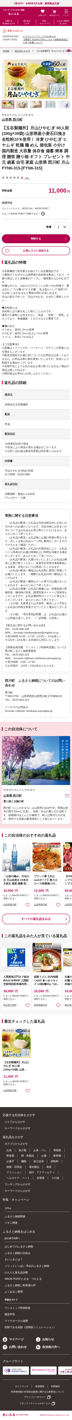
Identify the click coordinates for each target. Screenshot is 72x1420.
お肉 (9, 1150)
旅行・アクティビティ (42, 1172)
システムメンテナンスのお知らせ (39, 36)
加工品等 (38, 1161)
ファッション (14, 1172)
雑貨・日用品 (14, 1166)
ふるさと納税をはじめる (63, 22)
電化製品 (34, 1166)
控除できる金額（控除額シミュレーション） (30, 1327)
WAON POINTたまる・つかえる (23, 1278)
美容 (49, 1166)
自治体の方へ (51, 1346)
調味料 (55, 1161)
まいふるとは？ (14, 1259)
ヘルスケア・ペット (18, 1177)
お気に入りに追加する (36, 250)
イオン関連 (11, 1222)
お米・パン (39, 1150)
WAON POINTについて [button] (43, 213)
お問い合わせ (18, 1346)
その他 (55, 1177)
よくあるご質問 (14, 1291)
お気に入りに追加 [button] (27, 905)
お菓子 (10, 1161)
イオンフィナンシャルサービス (34, 1403)
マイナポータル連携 (16, 1320)
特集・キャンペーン (45, 22)
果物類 (57, 1150)
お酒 (43, 1155)
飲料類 (57, 1155)
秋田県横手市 (40, 1005)
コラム (8, 1208)
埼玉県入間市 (10, 1005)
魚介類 (22, 1150)
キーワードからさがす (17, 1128)
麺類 (23, 1161)
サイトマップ (21, 1386)
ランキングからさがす (17, 1184)
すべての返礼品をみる (36, 918)
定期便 (40, 1177)
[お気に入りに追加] (67, 795)
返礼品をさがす (27, 22)
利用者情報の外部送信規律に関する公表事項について (37, 1391)
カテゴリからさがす (16, 1143)
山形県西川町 (10, 904)
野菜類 (10, 1155)
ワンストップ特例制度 (17, 1307)
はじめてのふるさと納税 (19, 1246)
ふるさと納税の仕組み (17, 1252)
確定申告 (10, 1314)
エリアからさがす (15, 1121)
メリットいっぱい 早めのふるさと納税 (27, 1265)
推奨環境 (39, 1386)
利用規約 (55, 1386)
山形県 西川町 (12, 119)
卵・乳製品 (27, 1155)
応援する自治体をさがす (8, 22)
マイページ (16, 1339)
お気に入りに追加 (67, 795)
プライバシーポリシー (35, 1397)
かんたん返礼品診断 (16, 1272)
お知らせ (48, 1339)
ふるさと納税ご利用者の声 (20, 1285)
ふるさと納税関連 (15, 1216)
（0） (27, 177)
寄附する (36, 238)
